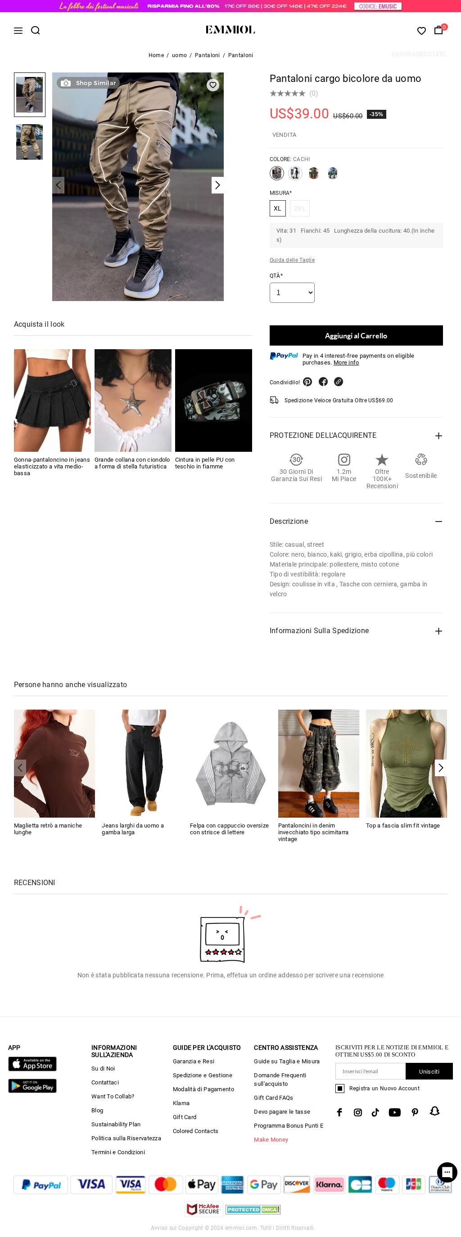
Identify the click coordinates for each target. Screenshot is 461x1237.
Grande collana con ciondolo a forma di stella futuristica (132, 463)
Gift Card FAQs (273, 1097)
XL (278, 208)
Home (156, 55)
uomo (179, 55)
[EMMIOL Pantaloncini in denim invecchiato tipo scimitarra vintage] (319, 763)
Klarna (181, 1103)
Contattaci (105, 1082)
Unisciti (429, 1071)
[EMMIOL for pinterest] (415, 1112)
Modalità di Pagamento (203, 1089)
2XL (300, 208)
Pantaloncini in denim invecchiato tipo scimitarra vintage (313, 832)
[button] (441, 768)
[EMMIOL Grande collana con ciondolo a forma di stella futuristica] (133, 400)
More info (346, 362)
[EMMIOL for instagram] (358, 1112)
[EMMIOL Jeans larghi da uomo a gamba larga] (142, 763)
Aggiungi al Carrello (356, 335)
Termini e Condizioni (118, 1152)
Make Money (271, 1139)
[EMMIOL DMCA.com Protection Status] (253, 1214)
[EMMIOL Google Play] (32, 1091)
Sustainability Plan (116, 1124)
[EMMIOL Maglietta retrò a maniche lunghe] (54, 763)
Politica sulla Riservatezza (126, 1138)
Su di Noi (103, 1068)
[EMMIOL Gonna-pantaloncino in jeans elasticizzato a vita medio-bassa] (52, 400)
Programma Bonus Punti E (288, 1125)
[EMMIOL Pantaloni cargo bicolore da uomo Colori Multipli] (295, 176)
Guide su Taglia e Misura (287, 1061)
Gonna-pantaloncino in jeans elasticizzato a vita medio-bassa (52, 466)
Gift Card (185, 1117)
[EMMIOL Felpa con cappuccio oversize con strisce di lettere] (230, 763)
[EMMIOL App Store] (32, 1069)
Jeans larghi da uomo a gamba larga (133, 829)
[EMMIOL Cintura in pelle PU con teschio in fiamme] (213, 400)
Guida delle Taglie (292, 260)
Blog (97, 1110)
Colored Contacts (196, 1131)
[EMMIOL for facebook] (339, 1112)
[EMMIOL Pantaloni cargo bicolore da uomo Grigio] (333, 176)
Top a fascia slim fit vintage (403, 825)
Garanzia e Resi (194, 1061)
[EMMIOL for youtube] (395, 1112)
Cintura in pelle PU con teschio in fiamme (205, 463)
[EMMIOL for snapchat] (435, 1111)
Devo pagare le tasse (282, 1111)
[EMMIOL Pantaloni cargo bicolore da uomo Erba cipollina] (314, 176)
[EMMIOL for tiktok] (375, 1112)
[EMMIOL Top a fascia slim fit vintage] (406, 763)
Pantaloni (207, 55)
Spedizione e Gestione (202, 1075)
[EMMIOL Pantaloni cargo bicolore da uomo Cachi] (277, 176)
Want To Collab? (113, 1096)
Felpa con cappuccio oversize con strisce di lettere (229, 829)
